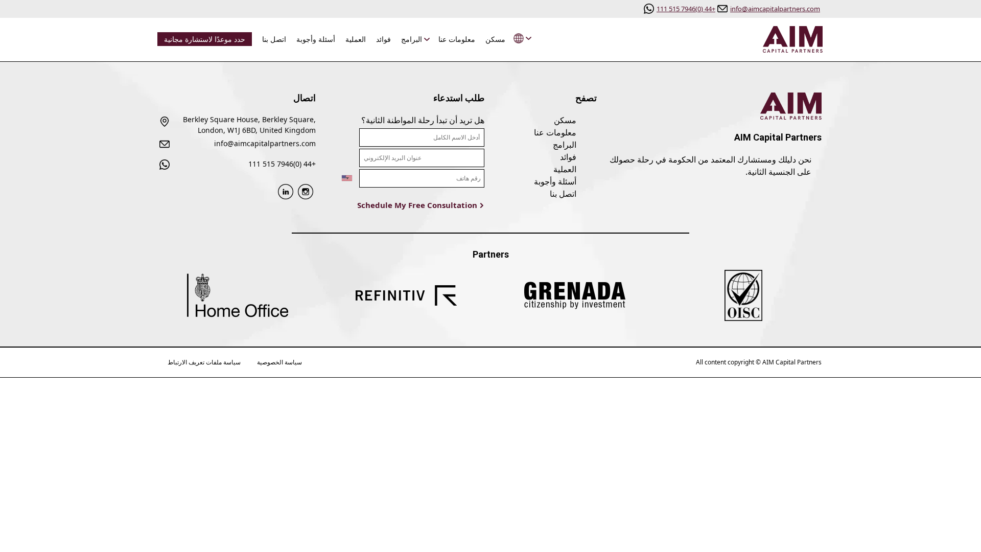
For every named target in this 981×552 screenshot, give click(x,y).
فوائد (383, 39)
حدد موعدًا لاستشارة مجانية (204, 39)
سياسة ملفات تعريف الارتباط (204, 362)
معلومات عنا (456, 39)
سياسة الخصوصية (279, 362)
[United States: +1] (340, 178)
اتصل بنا (274, 39)
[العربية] (519, 38)
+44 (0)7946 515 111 (686, 8)
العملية (355, 39)
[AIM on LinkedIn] (285, 190)
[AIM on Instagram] (305, 190)
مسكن (495, 39)
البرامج (411, 39)
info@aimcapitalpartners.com (775, 8)
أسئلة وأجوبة (315, 39)
